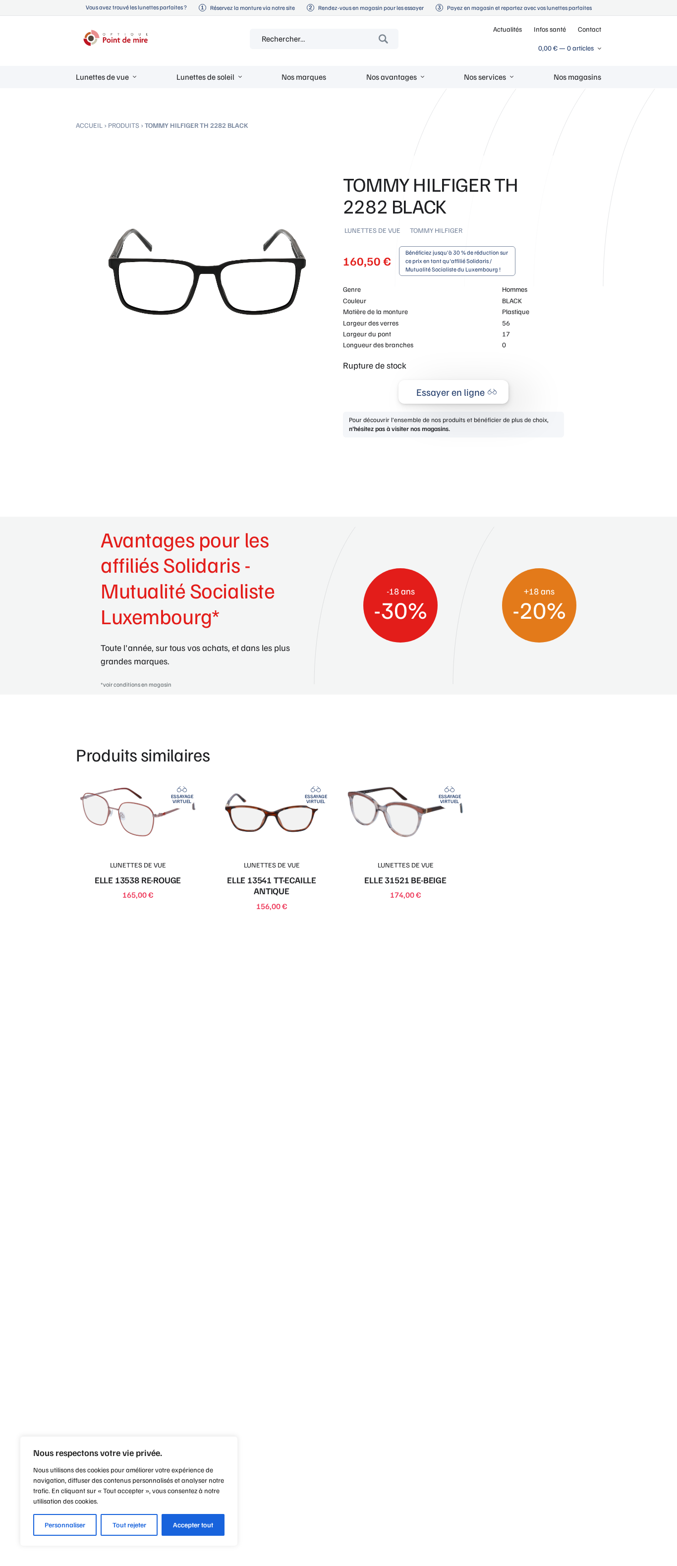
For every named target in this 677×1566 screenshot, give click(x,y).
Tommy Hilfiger (436, 230)
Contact (589, 29)
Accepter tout (193, 1524)
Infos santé (550, 29)
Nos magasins (577, 77)
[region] (129, 1491)
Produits (123, 125)
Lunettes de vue (372, 230)
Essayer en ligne (450, 392)
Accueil (89, 125)
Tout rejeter (129, 1524)
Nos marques (304, 77)
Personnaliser (65, 1524)
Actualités (507, 29)
